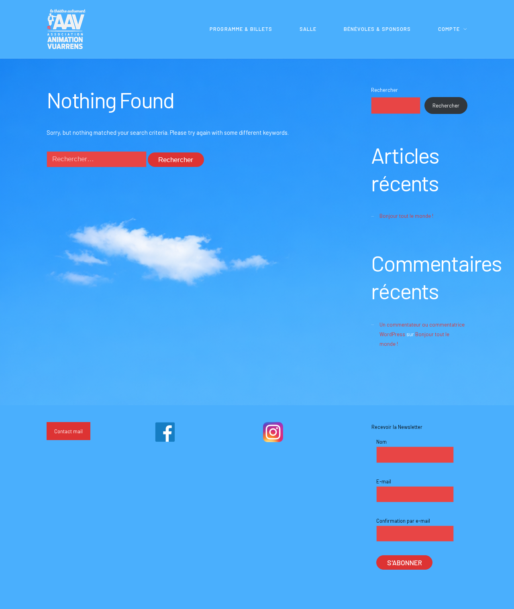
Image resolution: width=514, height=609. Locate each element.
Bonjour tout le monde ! (406, 216)
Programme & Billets (241, 29)
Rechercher (384, 90)
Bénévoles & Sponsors (377, 29)
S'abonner (404, 562)
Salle (308, 29)
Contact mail (68, 431)
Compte (449, 29)
